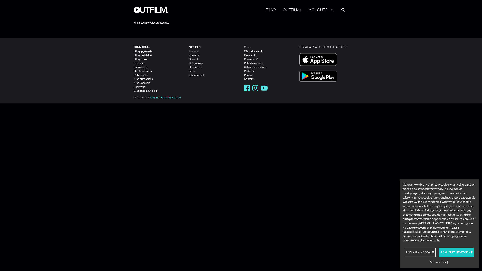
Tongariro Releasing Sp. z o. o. (165, 97)
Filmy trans (140, 59)
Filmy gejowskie (143, 51)
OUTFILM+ (292, 9)
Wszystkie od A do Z (145, 90)
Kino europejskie (143, 78)
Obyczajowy (196, 63)
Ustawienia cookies (255, 67)
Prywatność (251, 59)
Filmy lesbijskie (143, 55)
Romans (193, 51)
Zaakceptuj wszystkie (457, 252)
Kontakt (248, 78)
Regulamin (250, 55)
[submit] (343, 10)
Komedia (194, 55)
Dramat (193, 59)
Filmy (271, 9)
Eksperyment (196, 74)
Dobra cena (140, 74)
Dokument (195, 67)
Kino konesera (142, 82)
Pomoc (248, 74)
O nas (247, 47)
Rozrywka (139, 86)
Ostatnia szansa (143, 70)
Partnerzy (249, 70)
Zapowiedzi (140, 67)
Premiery (139, 63)
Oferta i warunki (253, 51)
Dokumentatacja (439, 262)
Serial (192, 70)
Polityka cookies (253, 63)
